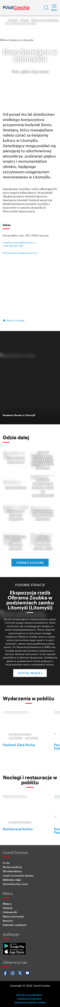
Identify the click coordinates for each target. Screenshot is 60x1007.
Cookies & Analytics (29, 998)
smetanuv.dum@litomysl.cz (19, 242)
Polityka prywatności (29, 994)
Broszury (8, 920)
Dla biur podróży (12, 866)
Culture (24, 20)
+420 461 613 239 (13, 245)
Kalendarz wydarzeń (14, 924)
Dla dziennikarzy (12, 871)
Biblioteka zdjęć (12, 879)
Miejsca (7, 903)
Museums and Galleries (44, 20)
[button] (46, 8)
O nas (6, 862)
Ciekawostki (10, 912)
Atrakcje (13, 20)
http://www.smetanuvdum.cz (20, 252)
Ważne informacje (13, 916)
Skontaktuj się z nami (15, 883)
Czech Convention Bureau (18, 875)
